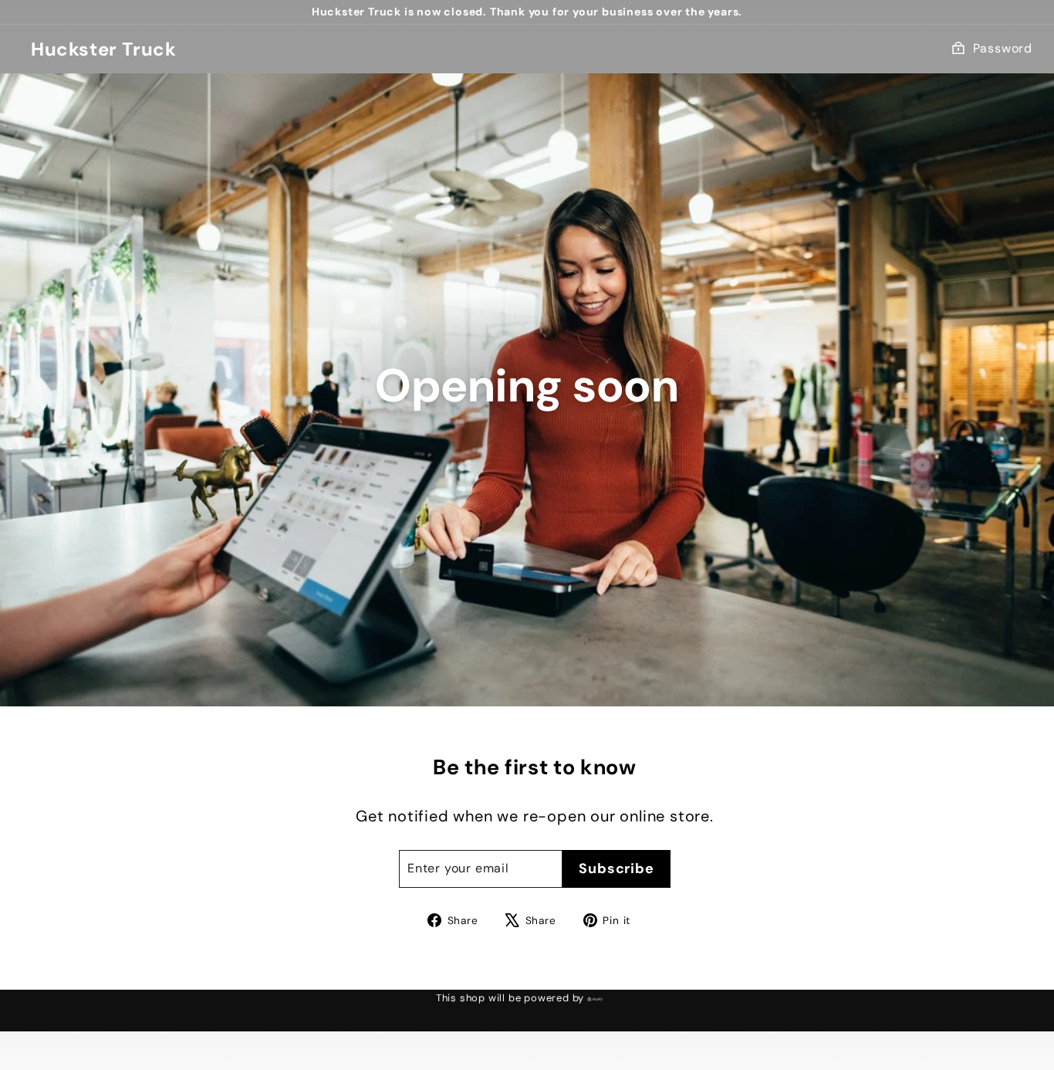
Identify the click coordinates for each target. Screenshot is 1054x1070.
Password (1002, 48)
